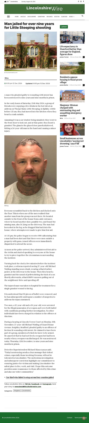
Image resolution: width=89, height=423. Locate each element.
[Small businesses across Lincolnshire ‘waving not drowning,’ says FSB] (72, 129)
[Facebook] (83, 1)
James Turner (64, 57)
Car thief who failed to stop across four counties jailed (30, 377)
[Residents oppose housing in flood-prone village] (72, 68)
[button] (82, 16)
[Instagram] (81, 1)
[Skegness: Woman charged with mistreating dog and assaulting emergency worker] (72, 96)
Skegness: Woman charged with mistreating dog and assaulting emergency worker (71, 110)
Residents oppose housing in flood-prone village (71, 80)
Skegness (17, 390)
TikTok (27, 384)
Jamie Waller (64, 85)
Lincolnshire (26, 390)
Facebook (35, 384)
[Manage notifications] (84, 418)
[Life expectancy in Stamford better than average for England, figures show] (72, 37)
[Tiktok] (78, 1)
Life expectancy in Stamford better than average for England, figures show (70, 50)
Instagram (47, 384)
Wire (6, 78)
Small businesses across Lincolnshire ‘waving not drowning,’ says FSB (72, 141)
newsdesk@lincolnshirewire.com (28, 386)
